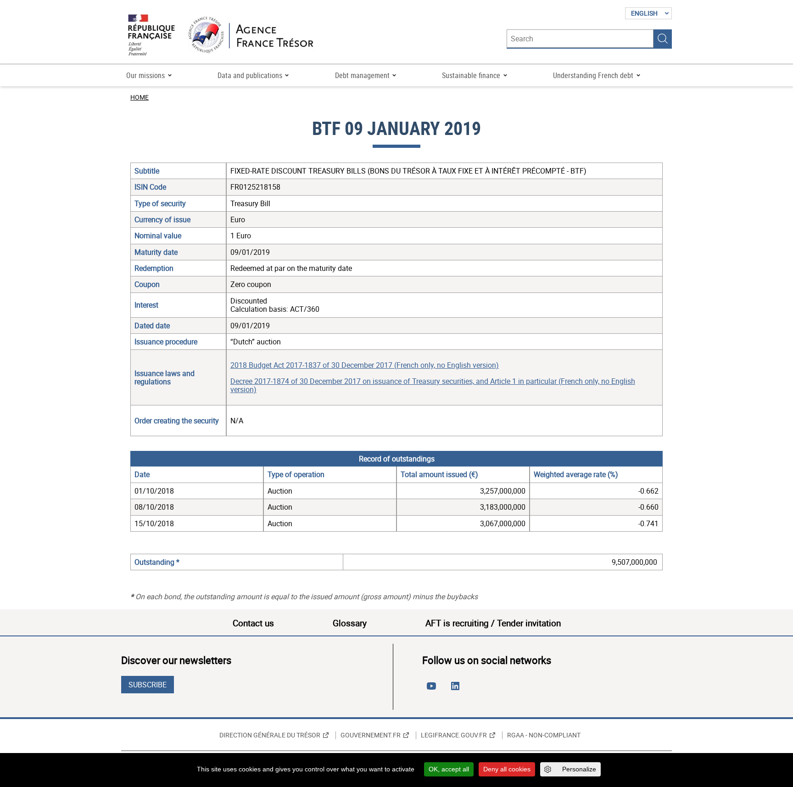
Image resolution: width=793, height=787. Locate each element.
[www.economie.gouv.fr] (151, 35)
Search (662, 38)
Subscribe (147, 685)
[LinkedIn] (457, 690)
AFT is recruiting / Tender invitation (493, 623)
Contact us (253, 623)
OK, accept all (449, 769)
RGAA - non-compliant (544, 735)
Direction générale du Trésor (269, 735)
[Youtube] (433, 690)
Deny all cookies (507, 769)
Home (139, 97)
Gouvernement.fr (371, 735)
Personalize (579, 769)
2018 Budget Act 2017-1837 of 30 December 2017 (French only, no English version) (364, 365)
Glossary (350, 623)
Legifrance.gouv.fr (454, 735)
